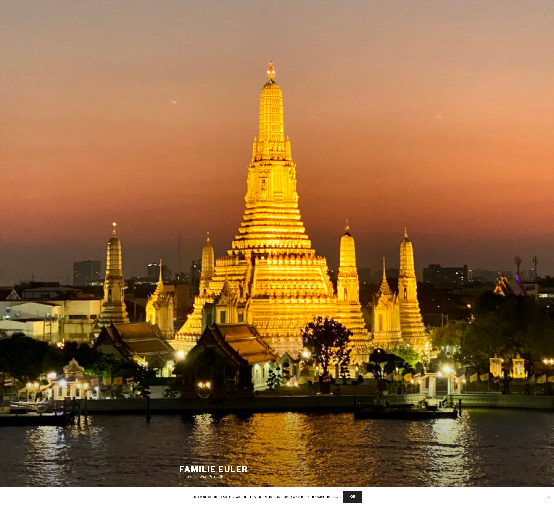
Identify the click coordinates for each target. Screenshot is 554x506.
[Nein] (548, 497)
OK (353, 497)
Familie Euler (213, 469)
